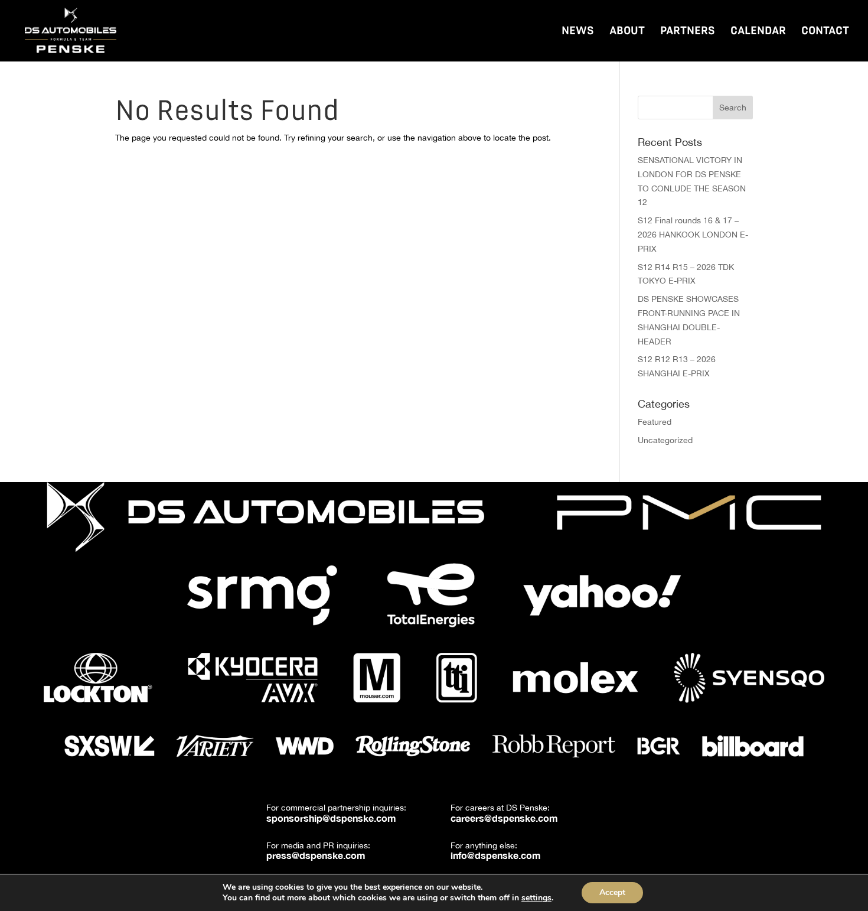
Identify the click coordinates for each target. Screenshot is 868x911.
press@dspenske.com (316, 855)
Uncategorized (665, 440)
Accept (612, 892)
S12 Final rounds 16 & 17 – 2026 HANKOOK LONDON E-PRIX (693, 234)
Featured (654, 422)
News (578, 32)
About (627, 32)
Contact (825, 32)
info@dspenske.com (496, 855)
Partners (687, 32)
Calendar (758, 32)
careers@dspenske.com (504, 818)
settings (536, 898)
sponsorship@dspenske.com (331, 818)
